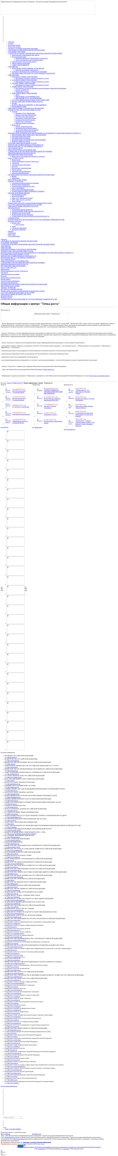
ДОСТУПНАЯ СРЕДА (15, 148)
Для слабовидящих (14, 236)
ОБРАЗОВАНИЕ (13, 75)
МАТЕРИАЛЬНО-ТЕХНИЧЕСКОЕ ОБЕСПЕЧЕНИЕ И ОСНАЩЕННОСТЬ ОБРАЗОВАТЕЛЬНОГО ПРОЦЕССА (44, 133)
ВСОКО (14, 103)
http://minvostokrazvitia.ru (15, 947)
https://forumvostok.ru (13, 837)
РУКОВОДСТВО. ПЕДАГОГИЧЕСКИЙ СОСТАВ (24, 110)
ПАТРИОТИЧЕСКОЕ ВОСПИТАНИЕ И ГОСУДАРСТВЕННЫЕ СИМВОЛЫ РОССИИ (36, 219)
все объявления (37, 427)
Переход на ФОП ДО (22, 90)
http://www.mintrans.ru (14, 980)
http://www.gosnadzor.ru (14, 1070)
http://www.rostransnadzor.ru (15, 983)
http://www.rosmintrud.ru (14, 850)
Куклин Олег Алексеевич (23, 121)
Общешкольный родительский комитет (24, 62)
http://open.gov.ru (12, 807)
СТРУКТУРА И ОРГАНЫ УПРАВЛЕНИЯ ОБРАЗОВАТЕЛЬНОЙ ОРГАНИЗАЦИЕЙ (35, 53)
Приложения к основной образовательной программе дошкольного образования (40, 88)
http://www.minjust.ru (13, 890)
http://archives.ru (12, 1050)
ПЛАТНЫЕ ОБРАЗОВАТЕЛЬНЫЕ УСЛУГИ (22, 143)
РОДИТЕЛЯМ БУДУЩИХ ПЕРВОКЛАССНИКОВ (28, 191)
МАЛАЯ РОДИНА (18, 196)
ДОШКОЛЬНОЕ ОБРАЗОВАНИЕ (22, 86)
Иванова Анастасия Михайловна (25, 115)
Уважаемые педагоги (50, 414)
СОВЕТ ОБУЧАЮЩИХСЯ (20, 65)
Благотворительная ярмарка (21, 414)
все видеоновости (69, 429)
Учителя (10, 43)
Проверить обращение (19, 229)
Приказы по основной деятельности (26, 70)
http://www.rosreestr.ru (14, 1016)
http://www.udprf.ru (13, 1056)
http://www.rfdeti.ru (13, 1083)
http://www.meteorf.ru (13, 923)
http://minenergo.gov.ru (14, 1030)
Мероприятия (16, 160)
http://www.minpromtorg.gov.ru (16, 940)
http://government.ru (13, 760)
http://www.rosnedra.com (14, 937)
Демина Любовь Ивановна (23, 126)
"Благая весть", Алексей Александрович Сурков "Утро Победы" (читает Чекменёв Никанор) (84, 423)
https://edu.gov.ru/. (49, 369)
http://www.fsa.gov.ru (13, 1013)
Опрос (14, 226)
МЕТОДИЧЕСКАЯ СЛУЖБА (17, 180)
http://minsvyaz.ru (12, 873)
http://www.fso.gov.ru (13, 1043)
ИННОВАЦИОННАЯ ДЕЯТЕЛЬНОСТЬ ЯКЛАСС (31, 58)
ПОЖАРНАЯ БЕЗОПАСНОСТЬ (22, 209)
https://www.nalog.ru (13, 857)
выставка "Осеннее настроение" (50, 407)
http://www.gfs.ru (12, 1076)
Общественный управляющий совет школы (25, 55)
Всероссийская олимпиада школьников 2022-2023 (52, 399)
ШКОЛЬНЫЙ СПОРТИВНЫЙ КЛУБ (27, 96)
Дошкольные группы (22, 91)
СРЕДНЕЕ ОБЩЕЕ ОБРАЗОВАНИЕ (23, 83)
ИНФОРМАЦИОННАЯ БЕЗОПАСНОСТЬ (22, 153)
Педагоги (15, 166)
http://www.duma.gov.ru (14, 777)
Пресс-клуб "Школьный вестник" (22, 198)
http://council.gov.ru (13, 774)
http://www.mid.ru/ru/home (15, 877)
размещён (66, 1149)
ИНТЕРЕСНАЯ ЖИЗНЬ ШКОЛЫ (19, 193)
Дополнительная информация (21, 171)
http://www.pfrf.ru (12, 854)
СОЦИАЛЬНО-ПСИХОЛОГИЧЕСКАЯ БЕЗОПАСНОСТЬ (30, 216)
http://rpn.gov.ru (12, 927)
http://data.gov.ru (12, 810)
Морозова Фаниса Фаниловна (24, 123)
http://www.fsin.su (12, 893)
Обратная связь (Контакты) (20, 173)
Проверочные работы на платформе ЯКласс (20, 422)
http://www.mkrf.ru (13, 907)
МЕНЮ (14, 176)
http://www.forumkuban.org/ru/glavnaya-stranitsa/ (21, 834)
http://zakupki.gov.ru (13, 794)
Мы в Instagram (5, 1134)
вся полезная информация (9, 1086)
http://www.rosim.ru (13, 1026)
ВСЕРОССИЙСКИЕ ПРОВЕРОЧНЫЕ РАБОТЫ (27, 101)
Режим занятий (16, 170)
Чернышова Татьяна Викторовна (25, 118)
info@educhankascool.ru (20, 1139)
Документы (15, 163)
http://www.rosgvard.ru (14, 1040)
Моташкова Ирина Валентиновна (26, 128)
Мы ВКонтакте (37, 1134)
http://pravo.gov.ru (12, 800)
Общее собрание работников (21, 63)
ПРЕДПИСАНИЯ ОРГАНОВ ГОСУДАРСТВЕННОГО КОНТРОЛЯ (33, 73)
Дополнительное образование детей (23, 186)
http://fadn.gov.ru (12, 1080)
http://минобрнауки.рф (14, 870)
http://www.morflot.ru (13, 996)
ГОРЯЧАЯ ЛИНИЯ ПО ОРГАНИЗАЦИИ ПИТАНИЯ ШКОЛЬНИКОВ (53, 391)
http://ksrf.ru (10, 780)
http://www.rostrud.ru (13, 1000)
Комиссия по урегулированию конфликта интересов (28, 156)
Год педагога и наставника (20, 407)
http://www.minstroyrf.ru (14, 977)
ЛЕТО (17, 95)
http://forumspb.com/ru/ (14, 830)
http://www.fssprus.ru (13, 897)
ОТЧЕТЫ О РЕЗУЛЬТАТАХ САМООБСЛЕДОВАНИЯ (29, 71)
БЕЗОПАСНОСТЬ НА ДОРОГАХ (22, 214)
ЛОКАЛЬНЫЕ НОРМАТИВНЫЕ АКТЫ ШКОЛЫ (28, 68)
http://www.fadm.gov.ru (14, 917)
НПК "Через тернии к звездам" (21, 199)
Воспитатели (16, 125)
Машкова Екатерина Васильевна (25, 131)
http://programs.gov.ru (13, 784)
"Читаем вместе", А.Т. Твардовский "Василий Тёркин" (82, 391)
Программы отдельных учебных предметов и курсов (32, 78)
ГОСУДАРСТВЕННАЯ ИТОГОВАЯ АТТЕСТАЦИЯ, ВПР (30, 100)
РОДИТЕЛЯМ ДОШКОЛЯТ (21, 185)
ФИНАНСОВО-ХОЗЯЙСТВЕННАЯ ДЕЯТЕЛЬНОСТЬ (26, 145)
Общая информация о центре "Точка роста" (25, 161)
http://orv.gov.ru (12, 804)
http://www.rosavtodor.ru (14, 990)
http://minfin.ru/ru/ (12, 883)
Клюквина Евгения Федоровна (25, 120)
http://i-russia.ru (11, 827)
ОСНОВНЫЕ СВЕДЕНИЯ (16, 52)
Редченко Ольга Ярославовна (24, 116)
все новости (5, 427)
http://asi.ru (10, 824)
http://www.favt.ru (12, 986)
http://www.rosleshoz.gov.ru (15, 933)
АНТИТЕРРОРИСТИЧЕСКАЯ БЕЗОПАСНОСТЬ (28, 211)
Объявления (12, 233)
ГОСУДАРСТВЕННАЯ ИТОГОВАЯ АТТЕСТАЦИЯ (25, 204)
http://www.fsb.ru (12, 1036)
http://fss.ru (10, 860)
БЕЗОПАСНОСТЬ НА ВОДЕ (21, 213)
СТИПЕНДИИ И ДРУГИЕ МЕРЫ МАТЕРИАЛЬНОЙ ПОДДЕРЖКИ (30, 151)
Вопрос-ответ (16, 223)
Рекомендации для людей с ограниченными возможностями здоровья (30, 203)
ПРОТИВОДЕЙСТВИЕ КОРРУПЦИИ (20, 155)
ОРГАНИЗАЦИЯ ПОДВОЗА (21, 138)
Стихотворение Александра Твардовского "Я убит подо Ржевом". (84, 414)
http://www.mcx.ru (12, 867)
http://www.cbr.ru (12, 887)
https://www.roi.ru (12, 814)
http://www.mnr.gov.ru (14, 920)
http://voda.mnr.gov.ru (13, 930)
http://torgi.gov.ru (12, 790)
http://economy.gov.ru (13, 847)
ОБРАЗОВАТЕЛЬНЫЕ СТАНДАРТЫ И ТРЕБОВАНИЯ (26, 108)
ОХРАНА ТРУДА (13, 218)
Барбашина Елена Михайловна (25, 113)
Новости (11, 231)
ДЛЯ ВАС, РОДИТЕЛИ (15, 181)
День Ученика (16, 201)
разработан (41, 1149)
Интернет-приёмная (14, 221)
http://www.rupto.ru (13, 1020)
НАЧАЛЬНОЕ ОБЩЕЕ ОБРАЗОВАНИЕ (25, 76)
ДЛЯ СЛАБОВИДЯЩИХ (12, 1129)
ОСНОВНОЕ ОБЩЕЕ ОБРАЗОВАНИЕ (24, 80)
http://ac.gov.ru (11, 820)
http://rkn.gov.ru (12, 950)
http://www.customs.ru (14, 1006)
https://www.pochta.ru (13, 960)
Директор (11, 42)
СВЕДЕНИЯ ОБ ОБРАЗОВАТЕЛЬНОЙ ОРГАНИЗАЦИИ (26, 50)
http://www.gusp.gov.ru (14, 1053)
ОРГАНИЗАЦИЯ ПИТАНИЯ (21, 136)
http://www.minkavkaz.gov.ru (16, 957)
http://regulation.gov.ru (14, 797)
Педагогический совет (19, 57)
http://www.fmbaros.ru (14, 903)
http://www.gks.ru (12, 1063)
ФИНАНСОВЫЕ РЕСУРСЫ (21, 141)
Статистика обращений (19, 228)
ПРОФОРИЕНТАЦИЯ (19, 106)
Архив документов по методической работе (29, 60)
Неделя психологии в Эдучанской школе (19, 391)
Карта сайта (12, 234)
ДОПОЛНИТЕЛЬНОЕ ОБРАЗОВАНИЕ (24, 93)
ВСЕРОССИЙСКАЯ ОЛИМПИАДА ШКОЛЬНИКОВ (29, 105)
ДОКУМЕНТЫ (13, 67)
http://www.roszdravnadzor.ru (16, 900)
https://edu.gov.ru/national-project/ (100, 376)
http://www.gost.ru (12, 943)
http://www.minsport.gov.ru (15, 973)
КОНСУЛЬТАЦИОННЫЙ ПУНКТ (23, 189)
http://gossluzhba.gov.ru (14, 817)
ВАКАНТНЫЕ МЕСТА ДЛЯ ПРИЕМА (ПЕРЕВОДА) (25, 146)
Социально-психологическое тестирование (25, 183)
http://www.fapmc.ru (13, 953)
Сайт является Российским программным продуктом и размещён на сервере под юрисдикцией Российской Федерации (63, 1147)
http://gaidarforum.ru (13, 844)
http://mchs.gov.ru (12, 770)
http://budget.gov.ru (13, 787)
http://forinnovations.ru (14, 840)
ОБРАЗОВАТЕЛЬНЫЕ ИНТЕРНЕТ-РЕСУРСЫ (23, 206)
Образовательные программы (21, 165)
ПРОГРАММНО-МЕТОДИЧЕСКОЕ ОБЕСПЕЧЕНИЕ (29, 135)
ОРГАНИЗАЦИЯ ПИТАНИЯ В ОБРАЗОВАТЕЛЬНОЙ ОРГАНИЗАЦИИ (31, 175)
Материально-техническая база (21, 168)
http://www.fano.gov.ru (14, 1073)
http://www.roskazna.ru (14, 1010)
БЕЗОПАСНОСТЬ (14, 208)
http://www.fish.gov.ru (13, 970)
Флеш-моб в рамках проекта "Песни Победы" (84, 407)
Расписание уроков (14, 45)
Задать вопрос (19, 224)
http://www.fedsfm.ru (13, 1046)
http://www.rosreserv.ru (14, 1023)
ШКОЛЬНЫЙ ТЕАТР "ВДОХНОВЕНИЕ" (28, 98)
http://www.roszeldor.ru (14, 993)
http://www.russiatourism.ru (15, 910)
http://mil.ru (10, 880)
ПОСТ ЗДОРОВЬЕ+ (18, 188)
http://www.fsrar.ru (12, 1003)
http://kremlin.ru (12, 757)
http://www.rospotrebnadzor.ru (16, 1066)
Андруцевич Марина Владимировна (27, 130)
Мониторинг (16, 178)
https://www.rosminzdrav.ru (15, 863)
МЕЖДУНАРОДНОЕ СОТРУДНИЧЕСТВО (22, 150)
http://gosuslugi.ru (12, 767)
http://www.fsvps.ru (13, 967)
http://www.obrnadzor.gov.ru (15, 913)
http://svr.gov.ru (11, 1033)
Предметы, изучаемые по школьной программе (23, 48)
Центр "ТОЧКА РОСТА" (16, 158)
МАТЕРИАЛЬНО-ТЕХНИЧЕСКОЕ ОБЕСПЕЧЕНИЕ (29, 140)
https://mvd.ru (11, 764)
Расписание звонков (14, 47)
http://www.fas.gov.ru (13, 1060)
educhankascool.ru (9, 1137)
